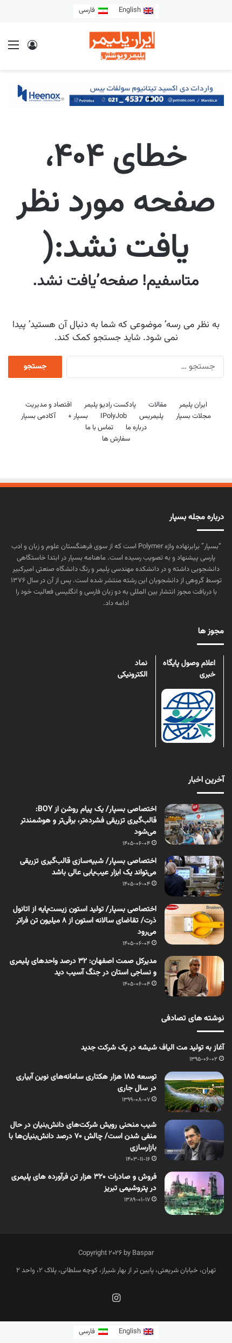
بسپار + (78, 416)
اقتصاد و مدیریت (48, 405)
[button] (169, 99)
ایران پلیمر (193, 405)
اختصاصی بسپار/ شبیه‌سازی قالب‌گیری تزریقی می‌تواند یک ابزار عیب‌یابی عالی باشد (88, 867)
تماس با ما (99, 427)
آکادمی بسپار (38, 416)
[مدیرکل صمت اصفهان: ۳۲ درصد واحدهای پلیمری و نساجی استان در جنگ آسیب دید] (194, 976)
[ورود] (32, 50)
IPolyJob (113, 416)
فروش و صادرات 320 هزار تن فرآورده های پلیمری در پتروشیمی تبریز (83, 1182)
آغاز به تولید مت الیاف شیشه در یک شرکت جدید (152, 1048)
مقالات (157, 405)
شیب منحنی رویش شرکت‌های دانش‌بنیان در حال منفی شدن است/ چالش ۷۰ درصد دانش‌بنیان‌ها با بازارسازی (82, 1136)
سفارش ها (116, 439)
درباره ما (136, 427)
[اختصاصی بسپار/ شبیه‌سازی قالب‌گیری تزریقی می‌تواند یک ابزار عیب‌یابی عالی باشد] (194, 876)
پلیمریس (151, 416)
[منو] (13, 50)
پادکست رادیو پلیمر (110, 405)
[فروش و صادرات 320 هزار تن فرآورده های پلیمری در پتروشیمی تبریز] (194, 1193)
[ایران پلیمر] (116, 46)
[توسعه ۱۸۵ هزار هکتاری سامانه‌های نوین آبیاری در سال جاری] (194, 1092)
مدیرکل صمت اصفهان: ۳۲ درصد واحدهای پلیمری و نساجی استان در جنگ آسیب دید (83, 967)
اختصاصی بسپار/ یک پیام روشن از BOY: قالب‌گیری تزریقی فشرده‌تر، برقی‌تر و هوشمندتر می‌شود (88, 820)
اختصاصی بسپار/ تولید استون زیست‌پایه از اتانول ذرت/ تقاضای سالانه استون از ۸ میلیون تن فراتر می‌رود (84, 920)
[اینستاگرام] (116, 1298)
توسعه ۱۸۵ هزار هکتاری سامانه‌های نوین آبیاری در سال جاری (86, 1082)
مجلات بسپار (193, 416)
